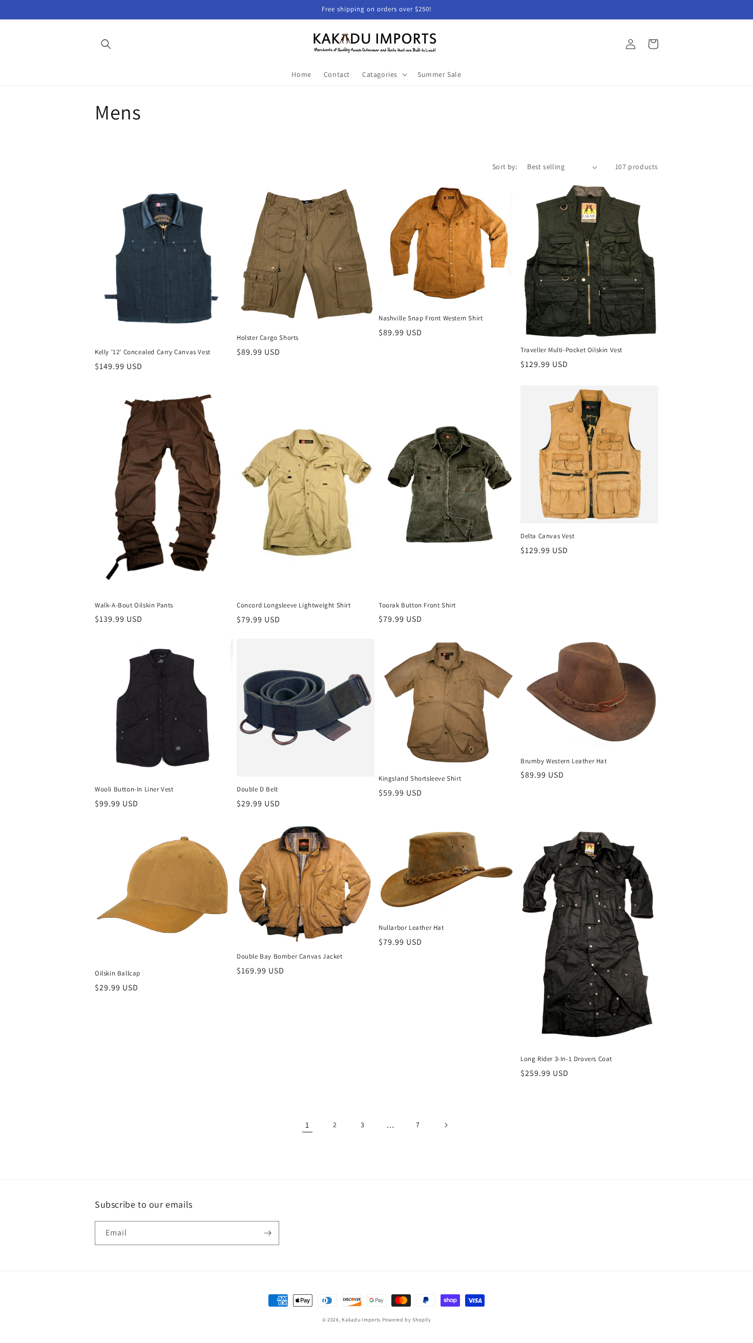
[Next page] (445, 1125)
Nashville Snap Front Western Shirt (431, 318)
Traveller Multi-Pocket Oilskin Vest (571, 350)
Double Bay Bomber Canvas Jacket (290, 956)
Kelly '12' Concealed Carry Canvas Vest (153, 352)
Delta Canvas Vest (547, 536)
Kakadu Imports (361, 1319)
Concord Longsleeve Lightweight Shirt (294, 605)
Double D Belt (257, 789)
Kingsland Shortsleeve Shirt (420, 779)
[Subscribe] (267, 1233)
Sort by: (504, 166)
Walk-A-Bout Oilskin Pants (134, 605)
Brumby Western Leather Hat (563, 761)
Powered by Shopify (406, 1319)
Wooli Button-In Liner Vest (134, 789)
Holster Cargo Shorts (268, 338)
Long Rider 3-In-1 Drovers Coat (566, 1059)
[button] (106, 44)
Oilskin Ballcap (117, 973)
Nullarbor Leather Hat (411, 928)
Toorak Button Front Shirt (417, 605)
